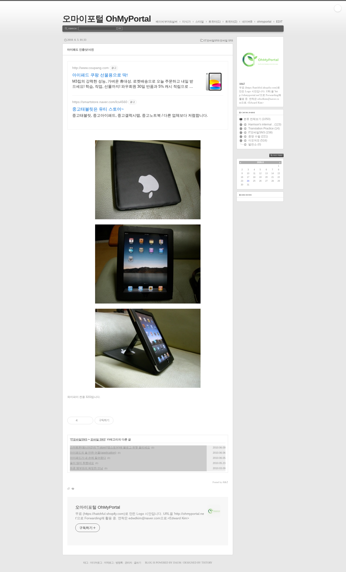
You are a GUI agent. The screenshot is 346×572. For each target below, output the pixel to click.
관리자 (128, 562)
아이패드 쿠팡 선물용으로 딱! (100, 75)
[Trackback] (68, 488)
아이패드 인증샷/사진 (80, 49)
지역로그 (108, 562)
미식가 (186, 21)
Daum (177, 562)
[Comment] (72, 488)
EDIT (279, 21)
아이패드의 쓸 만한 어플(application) (93, 452)
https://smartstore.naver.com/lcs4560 (99, 102)
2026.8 (260, 162)
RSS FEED (280, 155)
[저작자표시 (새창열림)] (115, 420)
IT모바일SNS (79, 439)
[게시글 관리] (88, 420)
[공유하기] (82, 420)
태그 (85, 562)
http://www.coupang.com (90, 68)
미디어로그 (96, 562)
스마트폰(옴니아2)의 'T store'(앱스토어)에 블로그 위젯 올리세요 (110, 447)
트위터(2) (231, 21)
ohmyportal (264, 21)
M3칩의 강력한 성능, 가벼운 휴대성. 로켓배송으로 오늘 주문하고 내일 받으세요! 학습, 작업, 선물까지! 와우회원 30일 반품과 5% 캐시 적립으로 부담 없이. (132, 84)
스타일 (199, 21)
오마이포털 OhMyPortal (106, 19)
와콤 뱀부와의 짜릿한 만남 (86, 468)
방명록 (119, 562)
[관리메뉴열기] (337, 8)
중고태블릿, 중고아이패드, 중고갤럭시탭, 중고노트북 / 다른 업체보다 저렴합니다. (140, 115)
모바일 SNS (97, 439)
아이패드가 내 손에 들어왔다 (88, 458)
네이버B (247, 21)
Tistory (206, 562)
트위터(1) (215, 21)
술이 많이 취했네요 (82, 463)
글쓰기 (137, 562)
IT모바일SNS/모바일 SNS (218, 40)
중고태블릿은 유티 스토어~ (98, 109)
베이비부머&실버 (166, 21)
